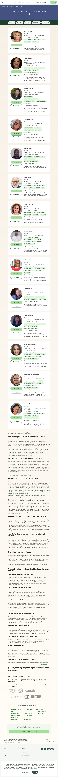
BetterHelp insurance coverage (17, 530)
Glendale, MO (27, 719)
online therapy (32, 449)
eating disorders (25, 493)
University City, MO (41, 711)
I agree (35, 772)
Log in (46, 2)
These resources (21, 740)
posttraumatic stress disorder (28, 491)
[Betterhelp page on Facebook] (41, 757)
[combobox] (11, 22)
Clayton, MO (14, 717)
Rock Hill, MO (15, 713)
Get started (53, 2)
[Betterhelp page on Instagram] (44, 757)
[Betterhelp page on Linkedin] (53, 757)
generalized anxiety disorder (43, 490)
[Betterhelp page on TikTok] (47, 757)
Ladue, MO (14, 719)
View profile (16, 48)
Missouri (11, 6)
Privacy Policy (9, 765)
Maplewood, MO (15, 715)
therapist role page (14, 471)
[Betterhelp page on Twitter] (50, 757)
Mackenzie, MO (40, 709)
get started (19, 548)
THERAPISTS (3, 6)
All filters (44, 22)
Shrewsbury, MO (27, 713)
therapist (13, 455)
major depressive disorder (14, 491)
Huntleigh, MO (39, 713)
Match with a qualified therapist (29, 731)
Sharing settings (25, 772)
